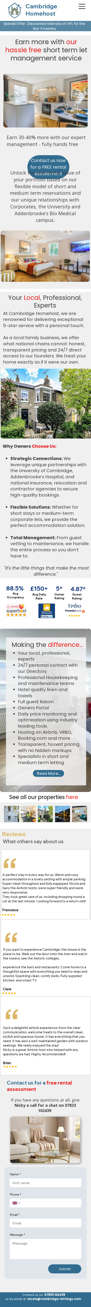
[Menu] (81, 6)
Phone (15, 1194)
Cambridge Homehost (41, 10)
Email (15, 1215)
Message (17, 1235)
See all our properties (43, 797)
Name (15, 1174)
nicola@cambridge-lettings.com (54, 1299)
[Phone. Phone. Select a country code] (16, 1203)
